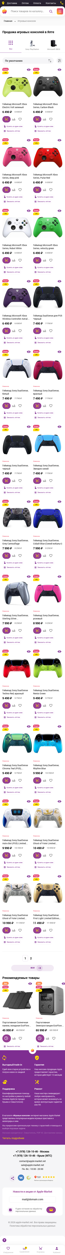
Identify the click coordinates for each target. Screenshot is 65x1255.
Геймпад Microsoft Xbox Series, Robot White (14, 247)
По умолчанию (14, 60)
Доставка (12, 3)
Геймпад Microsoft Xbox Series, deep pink (14, 176)
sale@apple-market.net (32, 1165)
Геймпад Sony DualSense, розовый (46, 617)
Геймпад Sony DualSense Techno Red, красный (15, 692)
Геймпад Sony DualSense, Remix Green (46, 692)
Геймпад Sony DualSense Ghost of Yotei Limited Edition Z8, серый (15, 917)
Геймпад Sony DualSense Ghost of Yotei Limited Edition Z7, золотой (46, 842)
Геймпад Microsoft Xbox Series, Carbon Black (45, 106)
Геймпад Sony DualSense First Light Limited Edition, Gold (46, 917)
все (33, 967)
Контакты (51, 3)
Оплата (37, 3)
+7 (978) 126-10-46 (27, 1151)
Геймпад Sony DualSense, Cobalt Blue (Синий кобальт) (47, 542)
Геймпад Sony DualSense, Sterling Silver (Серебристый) (15, 617)
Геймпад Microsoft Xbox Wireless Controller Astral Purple (15, 317)
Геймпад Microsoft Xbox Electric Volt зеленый (14, 106)
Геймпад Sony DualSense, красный (46, 392)
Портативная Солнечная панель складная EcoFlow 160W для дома (15, 1024)
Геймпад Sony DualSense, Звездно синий (46, 467)
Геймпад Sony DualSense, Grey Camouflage (15, 542)
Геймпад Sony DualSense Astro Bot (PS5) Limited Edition (15, 842)
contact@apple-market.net (32, 1161)
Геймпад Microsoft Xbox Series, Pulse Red (45, 176)
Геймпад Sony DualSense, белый (15, 392)
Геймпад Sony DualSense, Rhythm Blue (46, 767)
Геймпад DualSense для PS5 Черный (47, 317)
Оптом (25, 3)
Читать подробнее (13, 1138)
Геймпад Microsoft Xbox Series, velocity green (45, 247)
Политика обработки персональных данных (32, 1226)
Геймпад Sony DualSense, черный (15, 467)
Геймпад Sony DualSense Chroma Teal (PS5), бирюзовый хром (15, 767)
